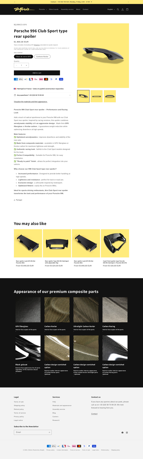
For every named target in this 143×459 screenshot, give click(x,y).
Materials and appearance (62, 405)
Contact (94, 414)
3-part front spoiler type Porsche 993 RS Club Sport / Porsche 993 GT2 (115, 262)
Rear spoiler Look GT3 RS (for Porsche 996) (25, 262)
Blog (54, 413)
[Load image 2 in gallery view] (96, 96)
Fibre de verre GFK (23, 56)
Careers (55, 416)
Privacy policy (19, 416)
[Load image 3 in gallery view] (110, 96)
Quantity (16, 61)
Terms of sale (19, 402)
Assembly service (59, 409)
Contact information (62, 450)
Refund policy (19, 409)
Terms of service (20, 413)
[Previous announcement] (14, 2)
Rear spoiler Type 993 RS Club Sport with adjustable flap (57, 262)
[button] (43, 9)
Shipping (37, 45)
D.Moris (30, 450)
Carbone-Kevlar (42, 56)
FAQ (54, 402)
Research (56, 420)
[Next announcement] (128, 2)
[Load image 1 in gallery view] (83, 96)
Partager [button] (19, 200)
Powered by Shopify (38, 450)
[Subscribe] (49, 432)
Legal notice (18, 420)
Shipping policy (19, 405)
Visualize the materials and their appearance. (30, 102)
